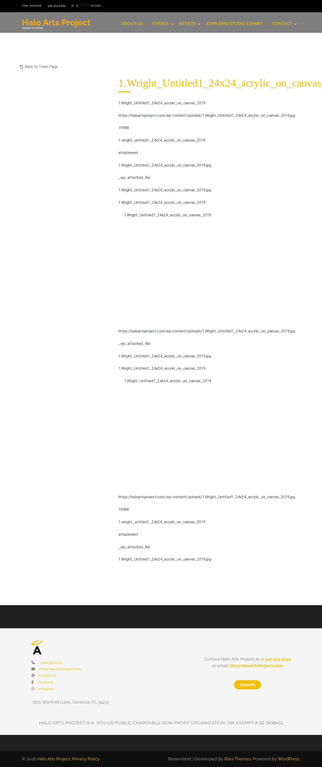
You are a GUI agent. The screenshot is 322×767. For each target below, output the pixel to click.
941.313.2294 (57, 5)
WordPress (288, 758)
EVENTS (161, 23)
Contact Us (47, 676)
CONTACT (282, 23)
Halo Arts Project (56, 22)
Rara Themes (237, 758)
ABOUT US (132, 23)
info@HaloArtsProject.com (59, 669)
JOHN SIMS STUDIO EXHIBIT (234, 23)
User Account (32, 5)
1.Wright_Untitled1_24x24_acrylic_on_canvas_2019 (167, 215)
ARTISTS (187, 23)
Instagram (45, 689)
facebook (45, 682)
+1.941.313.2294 (50, 662)
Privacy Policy (86, 758)
